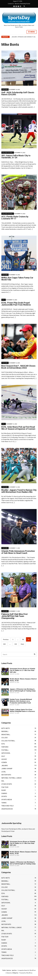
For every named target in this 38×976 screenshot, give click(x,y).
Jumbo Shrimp (6, 768)
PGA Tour (4, 787)
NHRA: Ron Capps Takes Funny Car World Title (17, 279)
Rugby (3, 790)
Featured (5, 89)
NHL (2, 781)
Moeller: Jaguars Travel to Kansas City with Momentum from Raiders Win (19, 491)
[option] (24, 37)
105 (15, 644)
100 (4, 644)
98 (23, 639)
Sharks (4, 793)
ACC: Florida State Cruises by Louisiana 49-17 (14, 217)
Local (3, 772)
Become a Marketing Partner (22, 3)
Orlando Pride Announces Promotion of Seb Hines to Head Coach (18, 552)
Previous (6, 639)
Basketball (5, 734)
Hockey (4, 759)
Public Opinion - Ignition (9, 970)
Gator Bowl (5, 753)
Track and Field (7, 806)
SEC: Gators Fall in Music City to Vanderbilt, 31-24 (15, 156)
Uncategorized (7, 809)
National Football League (11, 778)
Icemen (4, 762)
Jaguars (4, 765)
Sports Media (6, 799)
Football (5, 750)
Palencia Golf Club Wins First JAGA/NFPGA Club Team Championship (14, 616)
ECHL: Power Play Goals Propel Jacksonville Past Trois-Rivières (16, 304)
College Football (7, 152)
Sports (4, 796)
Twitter (16, 6)
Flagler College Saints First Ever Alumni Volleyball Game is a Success (22, 710)
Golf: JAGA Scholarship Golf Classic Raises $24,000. (17, 93)
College (4, 738)
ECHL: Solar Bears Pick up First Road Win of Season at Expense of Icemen (18, 428)
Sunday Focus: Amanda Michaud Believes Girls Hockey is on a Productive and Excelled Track (21, 701)
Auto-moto (5, 728)
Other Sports (6, 784)
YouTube (20, 6)
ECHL (3, 299)
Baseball (4, 731)
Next (22, 644)
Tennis (3, 803)
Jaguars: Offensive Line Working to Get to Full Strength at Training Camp (23, 690)
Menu (32, 32)
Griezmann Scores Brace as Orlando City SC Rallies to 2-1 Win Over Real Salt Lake (22, 670)
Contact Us (11, 3)
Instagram (18, 6)
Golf (3, 756)
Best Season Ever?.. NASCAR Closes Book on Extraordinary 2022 (18, 367)
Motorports (6, 775)
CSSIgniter (15, 973)
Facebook (14, 6)
